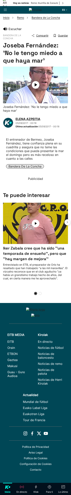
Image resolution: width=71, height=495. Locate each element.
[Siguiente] (63, 3)
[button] (67, 222)
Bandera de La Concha (25, 166)
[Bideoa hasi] (35, 85)
